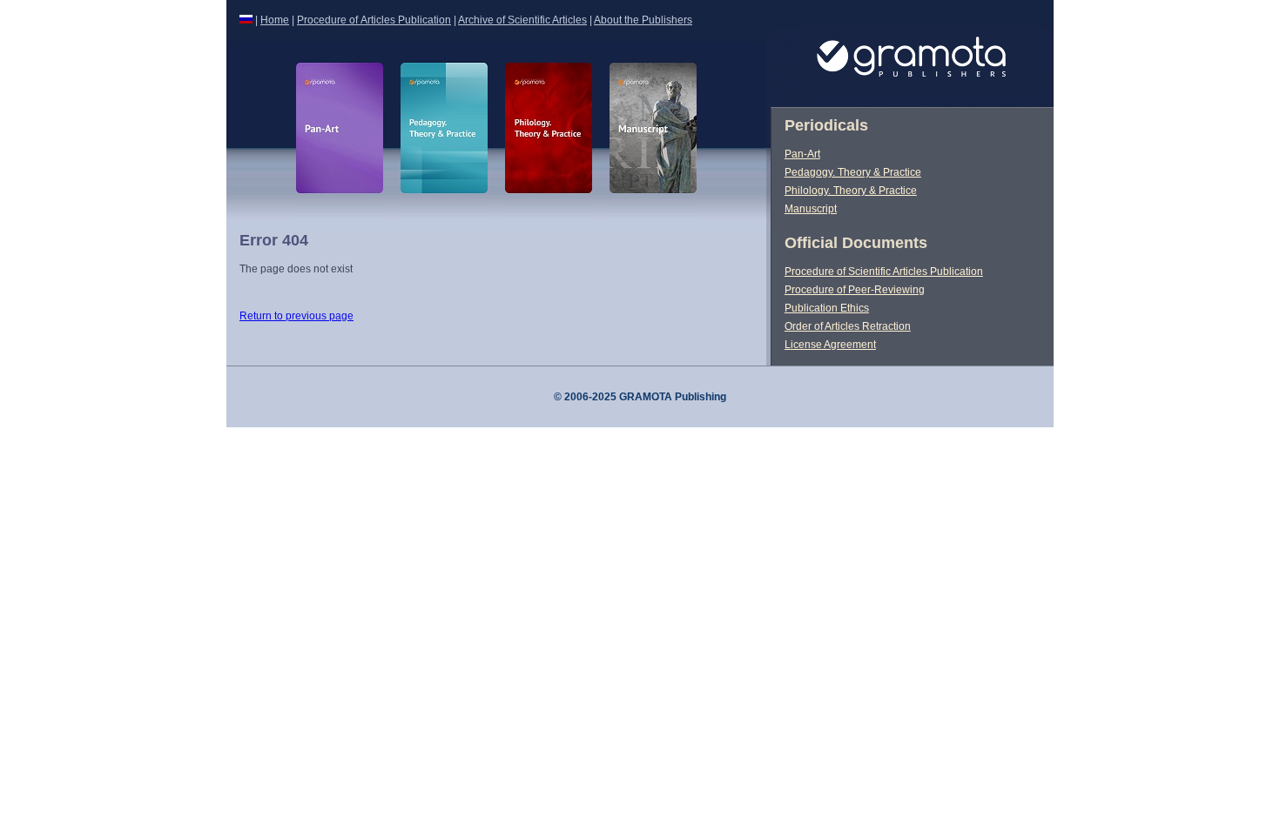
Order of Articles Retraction (848, 326)
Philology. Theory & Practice (851, 191)
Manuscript (811, 209)
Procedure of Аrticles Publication (374, 20)
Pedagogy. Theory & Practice (853, 172)
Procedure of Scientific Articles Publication (884, 271)
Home (274, 20)
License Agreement (830, 345)
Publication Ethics (827, 308)
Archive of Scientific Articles (522, 20)
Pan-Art (802, 154)
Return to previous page (296, 316)
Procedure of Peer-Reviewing (855, 290)
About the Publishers (643, 20)
